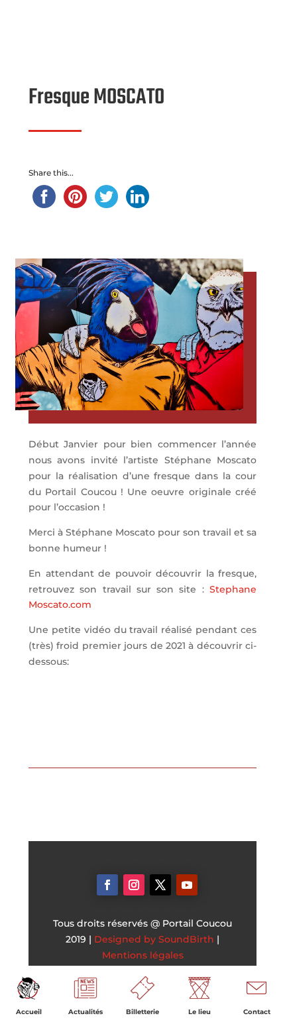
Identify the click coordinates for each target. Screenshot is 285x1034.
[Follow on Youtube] (187, 884)
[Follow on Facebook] (107, 884)
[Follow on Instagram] (133, 884)
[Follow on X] (160, 884)
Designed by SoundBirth (154, 939)
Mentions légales (143, 955)
